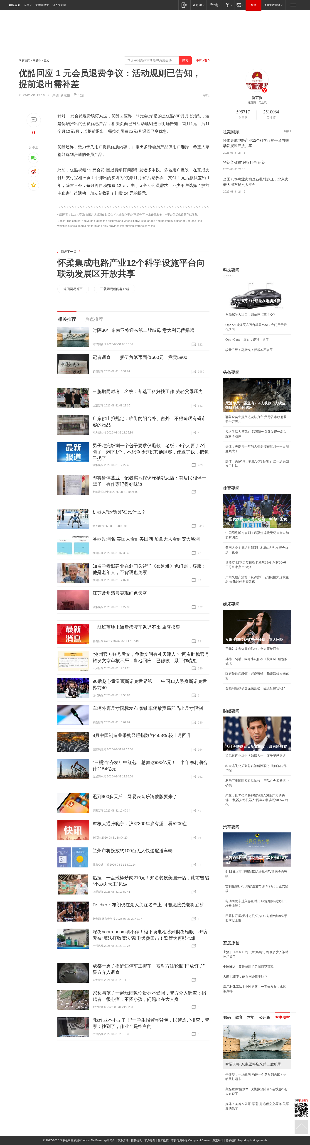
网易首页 (14, 5)
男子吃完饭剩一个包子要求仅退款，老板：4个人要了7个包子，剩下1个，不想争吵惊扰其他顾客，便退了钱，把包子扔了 (151, 452)
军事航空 (282, 1017)
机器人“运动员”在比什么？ (119, 511)
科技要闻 (231, 270)
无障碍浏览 (42, 5)
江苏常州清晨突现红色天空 (120, 593)
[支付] (228, 5)
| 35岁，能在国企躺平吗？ (245, 976)
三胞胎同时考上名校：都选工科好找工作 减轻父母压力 (148, 391)
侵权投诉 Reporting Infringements (246, 1140)
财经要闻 (231, 711)
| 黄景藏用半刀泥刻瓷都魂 (248, 966)
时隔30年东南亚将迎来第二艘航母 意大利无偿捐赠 (143, 330)
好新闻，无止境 (257, 102)
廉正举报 (217, 1140)
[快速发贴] (34, 120)
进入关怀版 (59, 5)
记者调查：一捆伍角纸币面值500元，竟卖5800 (140, 357)
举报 (206, 95)
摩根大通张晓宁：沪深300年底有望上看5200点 (140, 823)
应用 (26, 5)
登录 (253, 5)
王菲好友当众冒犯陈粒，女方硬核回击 (252, 649)
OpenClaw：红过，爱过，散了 (247, 339)
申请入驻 (201, 60)
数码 (227, 1017)
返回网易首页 (73, 289)
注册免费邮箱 (272, 5)
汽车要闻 (231, 827)
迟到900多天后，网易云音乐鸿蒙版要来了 (135, 796)
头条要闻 (231, 372)
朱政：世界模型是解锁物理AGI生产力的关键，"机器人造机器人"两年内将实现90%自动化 (256, 800)
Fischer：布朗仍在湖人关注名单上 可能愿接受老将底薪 (148, 904)
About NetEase (92, 1140)
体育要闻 (231, 488)
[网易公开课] (198, 5)
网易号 (37, 60)
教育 (239, 1017)
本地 (250, 1017)
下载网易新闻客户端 (114, 289)
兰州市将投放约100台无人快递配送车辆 (133, 850)
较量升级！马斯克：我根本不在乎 (249, 350)
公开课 (264, 1017)
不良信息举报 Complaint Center (190, 1140)
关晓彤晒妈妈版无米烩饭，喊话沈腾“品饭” (255, 688)
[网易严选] (215, 5)
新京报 (65, 95)
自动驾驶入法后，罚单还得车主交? (250, 314)
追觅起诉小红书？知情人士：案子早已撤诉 (255, 755)
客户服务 (149, 1140)
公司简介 (109, 1140)
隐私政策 (163, 1140)
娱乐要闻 (231, 604)
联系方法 (123, 1140)
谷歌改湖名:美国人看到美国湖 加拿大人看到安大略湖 (146, 538)
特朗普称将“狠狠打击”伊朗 (244, 162)
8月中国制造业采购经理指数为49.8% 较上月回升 (142, 735)
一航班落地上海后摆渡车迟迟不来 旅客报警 (136, 627)
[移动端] (184, 5)
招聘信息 (136, 1140)
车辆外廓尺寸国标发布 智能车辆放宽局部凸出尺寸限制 (148, 708)
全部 (286, 131)
